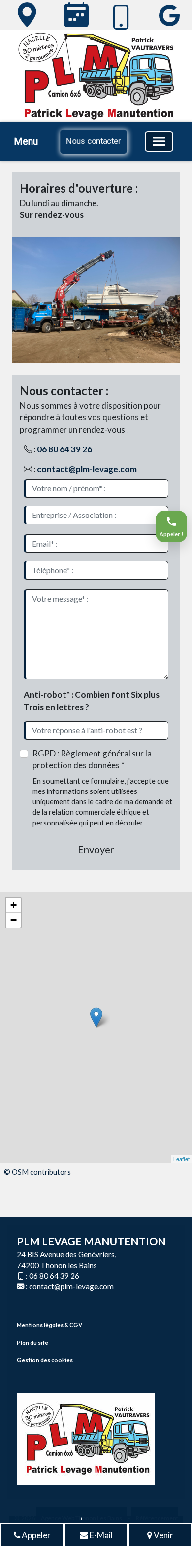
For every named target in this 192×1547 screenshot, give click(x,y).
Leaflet (181, 1159)
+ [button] (13, 905)
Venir (162, 1535)
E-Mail (100, 1535)
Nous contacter (93, 141)
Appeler (35, 1535)
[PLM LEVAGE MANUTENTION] (25, 15)
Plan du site (32, 1342)
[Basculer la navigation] (159, 141)
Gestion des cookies (45, 1360)
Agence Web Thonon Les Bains (81, 1518)
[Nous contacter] (74, 15)
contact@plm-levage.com (87, 469)
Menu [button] (26, 141)
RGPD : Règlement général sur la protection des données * (92, 759)
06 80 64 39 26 (64, 449)
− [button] (13, 920)
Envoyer (96, 849)
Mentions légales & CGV (49, 1325)
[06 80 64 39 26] (121, 17)
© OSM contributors (37, 1172)
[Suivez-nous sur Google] (167, 15)
